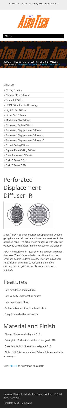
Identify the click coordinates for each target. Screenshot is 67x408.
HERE (13, 366)
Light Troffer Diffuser (16, 110)
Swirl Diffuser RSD (16, 165)
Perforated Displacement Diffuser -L (25, 135)
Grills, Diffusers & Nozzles (42, 62)
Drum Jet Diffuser (15, 100)
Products (18, 62)
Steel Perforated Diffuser (19, 155)
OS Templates (24, 403)
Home (6, 62)
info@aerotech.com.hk (45, 3)
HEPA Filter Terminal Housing (21, 105)
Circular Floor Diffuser (17, 95)
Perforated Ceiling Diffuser (20, 125)
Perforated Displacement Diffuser (23, 130)
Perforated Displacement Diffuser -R (39, 65)
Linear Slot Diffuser (16, 115)
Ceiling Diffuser (14, 90)
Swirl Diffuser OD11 (16, 160)
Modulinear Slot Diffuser (18, 120)
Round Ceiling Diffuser (18, 145)
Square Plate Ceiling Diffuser (21, 150)
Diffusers (8, 65)
